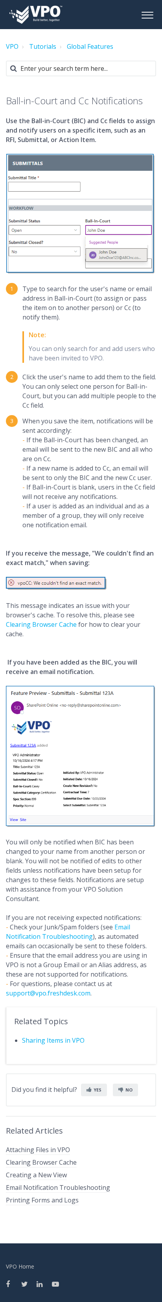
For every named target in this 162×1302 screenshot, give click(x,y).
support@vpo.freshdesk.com (48, 993)
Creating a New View (36, 1175)
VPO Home (20, 1266)
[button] (147, 14)
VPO (12, 46)
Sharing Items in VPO (53, 1040)
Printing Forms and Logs (42, 1200)
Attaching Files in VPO (38, 1149)
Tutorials (42, 46)
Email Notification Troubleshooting (58, 1187)
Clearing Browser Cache (41, 624)
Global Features (90, 46)
